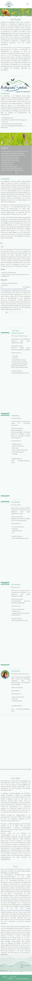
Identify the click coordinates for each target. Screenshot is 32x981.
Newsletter (13, 977)
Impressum (10, 978)
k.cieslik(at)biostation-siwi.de (21, 538)
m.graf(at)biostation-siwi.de (21, 620)
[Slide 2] (16, 173)
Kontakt (4, 977)
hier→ (20, 309)
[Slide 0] (14, 173)
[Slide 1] (15, 173)
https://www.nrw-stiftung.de (18, 926)
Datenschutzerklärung (22, 978)
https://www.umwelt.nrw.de (8, 876)
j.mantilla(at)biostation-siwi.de (22, 373)
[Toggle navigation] (27, 4)
